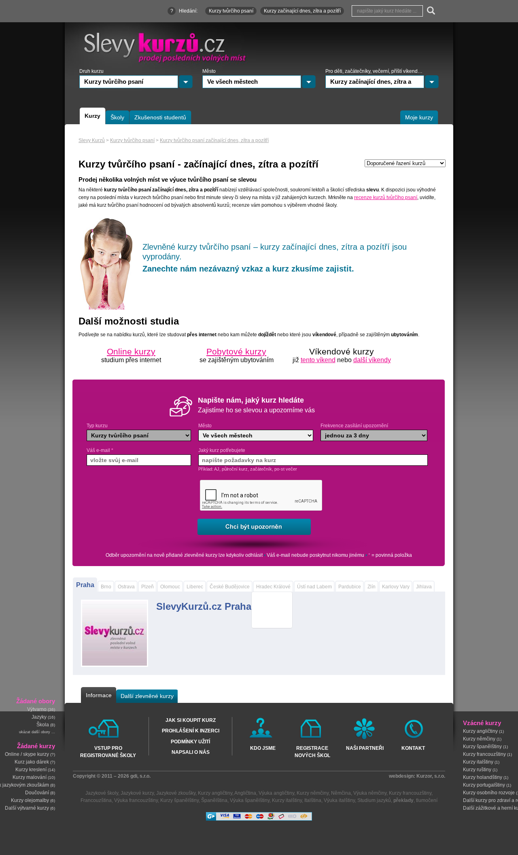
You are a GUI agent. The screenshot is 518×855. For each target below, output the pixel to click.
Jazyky (39, 717)
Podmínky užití (190, 742)
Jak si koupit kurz (191, 720)
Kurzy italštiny (478, 762)
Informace (99, 695)
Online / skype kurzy (27, 754)
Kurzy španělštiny (482, 746)
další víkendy (372, 359)
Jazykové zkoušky (175, 793)
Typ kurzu (97, 426)
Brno (106, 587)
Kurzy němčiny (479, 739)
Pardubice (349, 587)
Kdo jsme (263, 748)
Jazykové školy (101, 793)
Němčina (341, 793)
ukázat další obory (34, 732)
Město (205, 426)
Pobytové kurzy (236, 351)
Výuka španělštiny (250, 800)
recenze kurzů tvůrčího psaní (385, 197)
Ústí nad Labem (314, 587)
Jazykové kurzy (137, 793)
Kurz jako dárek (32, 762)
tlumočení (426, 800)
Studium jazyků (374, 800)
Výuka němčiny (369, 793)
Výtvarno (37, 710)
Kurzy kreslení (31, 769)
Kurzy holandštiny (482, 777)
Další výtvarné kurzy (27, 808)
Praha (85, 584)
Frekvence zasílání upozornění (354, 426)
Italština (312, 800)
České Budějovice (230, 587)
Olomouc (170, 587)
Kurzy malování (30, 777)
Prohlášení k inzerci (190, 731)
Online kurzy (131, 351)
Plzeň (147, 587)
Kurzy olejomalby (30, 800)
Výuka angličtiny (276, 793)
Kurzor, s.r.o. (430, 776)
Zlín (371, 587)
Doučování (37, 793)
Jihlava (424, 587)
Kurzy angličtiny (480, 731)
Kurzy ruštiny (477, 769)
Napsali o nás (191, 752)
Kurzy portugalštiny (484, 785)
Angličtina (245, 793)
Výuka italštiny (339, 800)
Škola (42, 725)
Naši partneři (365, 748)
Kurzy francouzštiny (484, 754)
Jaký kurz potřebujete (221, 450)
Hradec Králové (273, 587)
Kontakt (413, 748)
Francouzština (96, 800)
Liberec (195, 587)
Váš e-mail (100, 450)
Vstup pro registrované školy (108, 751)
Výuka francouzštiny (136, 800)
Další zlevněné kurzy (147, 696)
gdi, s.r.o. (140, 776)
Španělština (214, 800)
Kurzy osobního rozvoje (489, 793)
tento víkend (318, 359)
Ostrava (126, 587)
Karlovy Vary (396, 587)
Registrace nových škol (312, 751)
